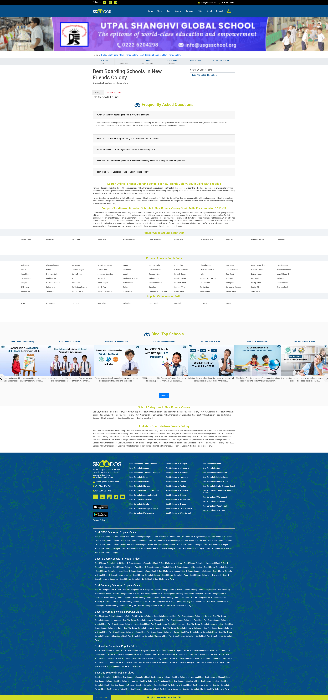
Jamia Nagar (77, 274)
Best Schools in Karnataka (140, 500)
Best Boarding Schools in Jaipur (133, 601)
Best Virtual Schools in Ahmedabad (173, 654)
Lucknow (203, 303)
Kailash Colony (180, 274)
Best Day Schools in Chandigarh (140, 689)
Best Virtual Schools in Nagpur (150, 658)
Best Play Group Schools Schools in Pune (180, 620)
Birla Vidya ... (179, 265)
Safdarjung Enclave (79, 287)
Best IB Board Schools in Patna (175, 575)
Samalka (152, 287)
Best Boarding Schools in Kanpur (163, 601)
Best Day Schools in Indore (207, 681)
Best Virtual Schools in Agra (129, 666)
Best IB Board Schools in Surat (137, 571)
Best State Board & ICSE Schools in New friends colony (148, 440)
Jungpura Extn (155, 274)
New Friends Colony (129, 55)
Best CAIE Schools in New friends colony (134, 443)
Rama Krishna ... (283, 283)
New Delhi (76, 240)
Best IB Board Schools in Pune (126, 567)
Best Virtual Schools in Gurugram (211, 662)
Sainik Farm (102, 287)
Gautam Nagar (78, 270)
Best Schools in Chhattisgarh (214, 506)
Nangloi (24, 283)
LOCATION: (104, 61)
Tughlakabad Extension (158, 291)
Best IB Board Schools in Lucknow (218, 567)
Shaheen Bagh (282, 287)
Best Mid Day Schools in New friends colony (117, 415)
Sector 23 (255, 287)
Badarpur (127, 265)
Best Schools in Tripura (176, 504)
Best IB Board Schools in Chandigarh (205, 575)
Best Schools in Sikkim (176, 495)
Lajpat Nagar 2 (283, 274)
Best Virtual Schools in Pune (115, 654)
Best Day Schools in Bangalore (131, 677)
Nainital (177, 303)
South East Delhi (257, 240)
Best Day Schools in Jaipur (199, 685)
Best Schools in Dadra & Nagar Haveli (218, 486)
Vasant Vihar (231, 291)
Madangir (101, 278)
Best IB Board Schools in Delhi (108, 563)
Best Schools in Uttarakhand (214, 497)
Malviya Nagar (180, 278)
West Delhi (230, 240)
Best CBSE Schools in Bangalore (134, 536)
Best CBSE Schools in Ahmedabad (163, 540)
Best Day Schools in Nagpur (122, 685)
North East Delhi (129, 240)
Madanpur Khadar (130, 278)
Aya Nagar (76, 265)
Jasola (126, 274)
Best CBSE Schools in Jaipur (215, 544)
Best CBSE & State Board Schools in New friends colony (131, 437)
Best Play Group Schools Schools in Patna (199, 632)
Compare (189, 11)
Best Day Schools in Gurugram (168, 689)
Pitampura (230, 283)
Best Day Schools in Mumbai (126, 681)
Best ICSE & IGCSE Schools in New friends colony (212, 437)
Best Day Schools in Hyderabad (185, 677)
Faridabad (76, 303)
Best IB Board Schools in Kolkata (168, 563)
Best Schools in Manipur (176, 464)
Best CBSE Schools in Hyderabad (191, 536)
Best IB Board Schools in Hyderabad (199, 563)
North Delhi (102, 240)
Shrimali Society (78, 291)
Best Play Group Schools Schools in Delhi (112, 616)
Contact (219, 11)
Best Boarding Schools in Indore (117, 597)
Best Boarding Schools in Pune (126, 593)
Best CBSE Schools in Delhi (106, 536)
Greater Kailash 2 (207, 270)
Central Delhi (26, 240)
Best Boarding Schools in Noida (151, 605)
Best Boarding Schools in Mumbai (155, 593)
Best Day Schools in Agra (218, 689)
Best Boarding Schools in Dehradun (206, 597)
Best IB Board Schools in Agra (161, 579)
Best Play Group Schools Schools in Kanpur (161, 632)
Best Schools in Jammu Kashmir (143, 495)
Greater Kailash (155, 270)
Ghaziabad (102, 303)
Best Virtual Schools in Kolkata (164, 650)
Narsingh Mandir (53, 283)
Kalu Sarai (230, 274)
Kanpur (229, 303)
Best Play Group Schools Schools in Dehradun (182, 628)
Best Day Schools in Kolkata (158, 677)
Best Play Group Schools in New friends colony (143, 412)
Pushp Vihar (256, 283)
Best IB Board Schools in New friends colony (177, 430)
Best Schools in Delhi (211, 464)
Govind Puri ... (103, 270)
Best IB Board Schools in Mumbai (154, 567)
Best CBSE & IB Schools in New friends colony (148, 434)
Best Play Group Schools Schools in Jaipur (122, 632)
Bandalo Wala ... (155, 265)
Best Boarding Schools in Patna (191, 601)
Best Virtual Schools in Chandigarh (180, 662)
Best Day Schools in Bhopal (175, 685)
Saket (125, 287)
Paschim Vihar (180, 283)
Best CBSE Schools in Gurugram (191, 548)
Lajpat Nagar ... (27, 278)
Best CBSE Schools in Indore (220, 540)
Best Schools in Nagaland (177, 477)
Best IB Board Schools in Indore (109, 571)
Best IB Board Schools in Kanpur (146, 575)
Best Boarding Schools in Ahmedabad (187, 593)
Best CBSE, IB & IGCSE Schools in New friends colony (188, 434)
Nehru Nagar (103, 283)
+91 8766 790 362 (103, 486)
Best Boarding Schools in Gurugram (121, 605)
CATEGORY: (172, 61)
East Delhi (50, 240)
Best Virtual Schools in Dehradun (179, 658)
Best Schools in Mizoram (177, 473)
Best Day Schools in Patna (113, 689)
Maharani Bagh (155, 278)
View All (164, 395)
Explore (178, 11)
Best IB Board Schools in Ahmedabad (186, 567)
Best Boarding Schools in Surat (146, 597)
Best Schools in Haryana (139, 486)
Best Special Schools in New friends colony (135, 418)
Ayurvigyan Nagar (105, 265)
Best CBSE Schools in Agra (106, 552)
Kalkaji (202, 274)
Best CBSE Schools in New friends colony (109, 430)
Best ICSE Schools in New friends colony (142, 430)
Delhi (103, 55)
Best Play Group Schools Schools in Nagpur (142, 628)
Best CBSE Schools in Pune (107, 540)
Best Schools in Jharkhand (213, 501)
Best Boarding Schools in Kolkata (169, 589)
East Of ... (50, 270)
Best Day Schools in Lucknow (182, 681)
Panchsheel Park (155, 283)
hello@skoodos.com (209, 3)
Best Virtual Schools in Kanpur (124, 662)
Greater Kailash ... (233, 270)
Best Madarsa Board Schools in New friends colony (204, 443)
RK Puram (25, 287)
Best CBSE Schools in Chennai (219, 536)
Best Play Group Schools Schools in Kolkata (192, 616)
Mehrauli (229, 278)
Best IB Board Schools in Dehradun (196, 571)
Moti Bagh (255, 278)
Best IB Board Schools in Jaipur (117, 575)
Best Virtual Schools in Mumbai (142, 654)
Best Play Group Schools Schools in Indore (205, 624)
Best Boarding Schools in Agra (180, 605)
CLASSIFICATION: (221, 60)
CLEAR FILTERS (114, 92)
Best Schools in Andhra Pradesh (143, 464)
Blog (168, 11)
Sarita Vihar (204, 287)
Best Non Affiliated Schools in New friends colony (137, 446)
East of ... (24, 270)
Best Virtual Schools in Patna (151, 662)
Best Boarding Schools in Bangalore (138, 589)
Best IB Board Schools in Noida (133, 579)
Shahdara (281, 240)
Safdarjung (50, 287)
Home (150, 11)
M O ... (74, 278)
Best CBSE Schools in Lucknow (192, 540)
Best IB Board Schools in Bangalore (137, 563)
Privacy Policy (99, 520)
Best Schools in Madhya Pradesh (143, 509)
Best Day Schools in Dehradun (149, 685)
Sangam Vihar (180, 287)
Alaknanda (25, 265)
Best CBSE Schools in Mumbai (134, 540)
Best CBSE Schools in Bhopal (189, 544)
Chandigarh (153, 303)
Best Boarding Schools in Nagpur (175, 597)
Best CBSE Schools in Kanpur (107, 548)
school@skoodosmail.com (107, 482)
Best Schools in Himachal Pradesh (144, 491)
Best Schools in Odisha (176, 482)
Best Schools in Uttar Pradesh (179, 509)
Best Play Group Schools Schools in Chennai (142, 620)
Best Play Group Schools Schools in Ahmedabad (124, 624)
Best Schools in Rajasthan (177, 491)
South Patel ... (128, 291)
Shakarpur (50, 291)
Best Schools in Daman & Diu (215, 482)
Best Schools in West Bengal (178, 513)
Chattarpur (230, 265)
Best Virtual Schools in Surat (123, 658)
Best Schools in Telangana (213, 510)
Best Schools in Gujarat (139, 482)
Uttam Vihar (179, 291)
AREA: (147, 61)
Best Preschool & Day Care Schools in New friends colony (158, 415)
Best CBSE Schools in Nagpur (133, 544)
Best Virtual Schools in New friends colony (198, 415)
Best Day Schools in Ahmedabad (154, 681)
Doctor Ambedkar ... (259, 265)
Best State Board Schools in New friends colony (215, 430)
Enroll (209, 11)
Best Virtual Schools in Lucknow (203, 654)
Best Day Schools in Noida (194, 689)
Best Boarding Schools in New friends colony (181, 412)
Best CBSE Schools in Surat (108, 544)
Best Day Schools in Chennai (212, 677)
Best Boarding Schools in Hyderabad (200, 589)
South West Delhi (206, 240)
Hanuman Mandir (284, 270)
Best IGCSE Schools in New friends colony (109, 440)
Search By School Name (201, 70)
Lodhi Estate (51, 278)
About (159, 11)
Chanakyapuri (205, 265)
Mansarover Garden (208, 278)
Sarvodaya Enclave (233, 287)
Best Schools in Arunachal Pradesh (144, 473)
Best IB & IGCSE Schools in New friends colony (173, 437)
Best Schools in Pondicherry (214, 473)
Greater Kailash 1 (181, 270)
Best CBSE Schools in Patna (133, 548)
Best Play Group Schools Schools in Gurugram (143, 636)
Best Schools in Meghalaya (177, 468)
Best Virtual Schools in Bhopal (208, 658)
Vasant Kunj (205, 291)
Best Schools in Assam (139, 468)
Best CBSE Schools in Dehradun (161, 544)
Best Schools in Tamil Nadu (178, 500)
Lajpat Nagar (256, 274)
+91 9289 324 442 (103, 491)
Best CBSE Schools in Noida (219, 548)
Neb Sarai (76, 283)
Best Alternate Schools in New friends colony (110, 434)
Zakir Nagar (256, 291)
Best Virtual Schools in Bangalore (135, 650)
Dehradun (127, 303)
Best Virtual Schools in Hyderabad (193, 650)
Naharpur (281, 278)
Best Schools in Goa (211, 468)
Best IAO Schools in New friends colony (166, 443)
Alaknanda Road (52, 265)
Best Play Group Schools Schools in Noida (182, 636)
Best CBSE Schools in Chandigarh (161, 548)
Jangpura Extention (105, 274)
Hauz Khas (25, 274)
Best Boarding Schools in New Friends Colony (160, 55)
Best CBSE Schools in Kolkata (162, 536)
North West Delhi (155, 240)
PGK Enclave (205, 283)
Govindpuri (127, 270)
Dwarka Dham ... (283, 265)
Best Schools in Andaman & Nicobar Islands (218, 492)
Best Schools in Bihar (138, 477)
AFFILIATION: (195, 60)
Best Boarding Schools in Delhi (108, 589)
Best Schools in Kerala (139, 504)
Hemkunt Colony (52, 274)
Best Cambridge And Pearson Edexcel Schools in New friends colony (185, 446)
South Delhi (113, 55)
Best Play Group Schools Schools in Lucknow (165, 624)
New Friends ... (129, 283)
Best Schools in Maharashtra (141, 513)
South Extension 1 (105, 291)
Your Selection (101, 697)
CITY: (124, 61)
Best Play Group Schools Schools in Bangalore (152, 616)
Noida (23, 303)
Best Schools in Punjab (176, 486)
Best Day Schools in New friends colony (108, 412)
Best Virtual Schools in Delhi (107, 650)
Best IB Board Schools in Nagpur (166, 571)
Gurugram (50, 303)
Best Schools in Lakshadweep (215, 477)
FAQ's (200, 11)
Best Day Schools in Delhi (106, 677)
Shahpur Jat (25, 291)
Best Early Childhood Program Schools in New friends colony (196, 440)
